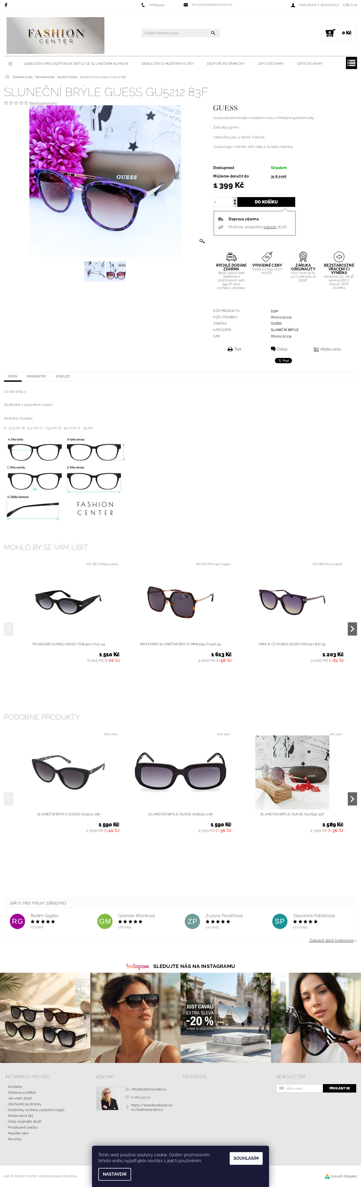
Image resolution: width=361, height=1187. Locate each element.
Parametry (37, 376)
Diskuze (63, 376)
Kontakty (15, 1087)
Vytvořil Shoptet (344, 1176)
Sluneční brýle (284, 330)
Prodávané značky (23, 1127)
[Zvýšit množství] (235, 199)
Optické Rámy (271, 64)
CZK (346, 5)
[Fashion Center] (55, 35)
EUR (354, 5)
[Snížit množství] (235, 204)
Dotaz (282, 349)
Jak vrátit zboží (20, 1098)
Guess (276, 323)
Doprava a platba (22, 1092)
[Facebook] (7, 5)
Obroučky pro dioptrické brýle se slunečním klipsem (76, 64)
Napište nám (18, 1133)
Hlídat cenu (331, 349)
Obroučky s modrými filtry (167, 64)
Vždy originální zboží (24, 1122)
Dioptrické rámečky (226, 64)
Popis (12, 376)
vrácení (269, 227)
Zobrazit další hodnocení (331, 940)
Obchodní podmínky (24, 1104)
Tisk (237, 349)
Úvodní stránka (10, 64)
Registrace (330, 5)
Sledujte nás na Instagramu (194, 966)
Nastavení (115, 1174)
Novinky (14, 1139)
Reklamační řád (20, 1116)
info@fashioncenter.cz (148, 1089)
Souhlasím (246, 1158)
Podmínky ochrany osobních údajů (36, 1110)
